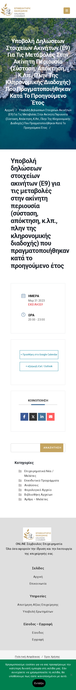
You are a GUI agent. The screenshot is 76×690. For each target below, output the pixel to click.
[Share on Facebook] (24, 417)
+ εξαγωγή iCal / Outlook (39, 366)
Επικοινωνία (38, 583)
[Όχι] (71, 677)
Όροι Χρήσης (52, 656)
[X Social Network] (33, 417)
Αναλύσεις (31, 485)
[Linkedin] (42, 417)
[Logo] (38, 536)
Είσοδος (38, 632)
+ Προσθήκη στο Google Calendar (39, 354)
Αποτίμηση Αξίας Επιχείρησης (37, 604)
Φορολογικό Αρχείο (38, 490)
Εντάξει (39, 683)
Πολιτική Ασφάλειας (27, 656)
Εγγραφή (38, 639)
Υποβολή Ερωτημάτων (38, 611)
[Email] (51, 417)
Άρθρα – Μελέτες (36, 499)
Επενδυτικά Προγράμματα (41, 480)
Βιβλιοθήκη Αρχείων (38, 494)
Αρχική (9, 110)
